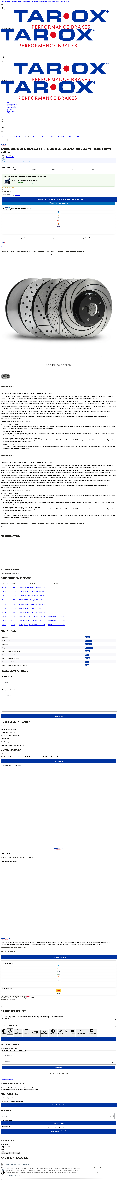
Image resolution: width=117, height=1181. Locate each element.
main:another (4, 1153)
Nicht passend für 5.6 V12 (56, 616)
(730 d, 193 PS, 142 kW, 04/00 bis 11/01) (32, 600)
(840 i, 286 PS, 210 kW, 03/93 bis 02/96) (31, 621)
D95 (19, 170)
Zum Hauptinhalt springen (9, 1)
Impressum (9, 1175)
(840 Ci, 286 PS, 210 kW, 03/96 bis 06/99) (32, 616)
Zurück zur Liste (6, 136)
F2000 (37, 170)
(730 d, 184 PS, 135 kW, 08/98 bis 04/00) (32, 596)
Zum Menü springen (49, 1)
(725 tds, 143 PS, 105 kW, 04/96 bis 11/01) (32, 587)
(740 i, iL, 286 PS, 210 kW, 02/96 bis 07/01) (32, 608)
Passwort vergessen (7, 1079)
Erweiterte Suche (58, 1123)
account (17, 1153)
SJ (77, 170)
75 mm (87, 665)
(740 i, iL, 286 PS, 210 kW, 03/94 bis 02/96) (32, 612)
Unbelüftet (88, 644)
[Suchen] (3, 117)
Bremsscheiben (10, 157)
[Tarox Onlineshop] (8, 102)
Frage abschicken (58, 716)
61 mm (87, 661)
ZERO (92, 170)
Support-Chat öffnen (10, 861)
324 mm (87, 651)
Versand (17, 195)
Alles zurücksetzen (59, 1039)
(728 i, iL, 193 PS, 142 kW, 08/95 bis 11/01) (32, 591)
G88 (57, 170)
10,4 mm (87, 658)
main (11, 1153)
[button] (3, 4)
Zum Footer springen (62, 1)
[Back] (1, 560)
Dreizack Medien (31, 998)
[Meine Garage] (2, 49)
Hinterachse (88, 640)
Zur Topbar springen (24, 1)
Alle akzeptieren (98, 1168)
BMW (4, 587)
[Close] (1, 565)
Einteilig (87, 637)
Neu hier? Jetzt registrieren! (59, 1073)
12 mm (87, 654)
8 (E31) (13, 616)
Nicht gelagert (89, 647)
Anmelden (58, 1067)
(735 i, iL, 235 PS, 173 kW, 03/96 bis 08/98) (32, 604)
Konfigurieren (98, 1172)
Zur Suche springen (37, 1)
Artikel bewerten (58, 761)
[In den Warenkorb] (2, 143)
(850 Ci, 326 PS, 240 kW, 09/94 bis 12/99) (32, 625)
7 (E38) (13, 587)
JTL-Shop (12, 999)
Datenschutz (18, 1175)
